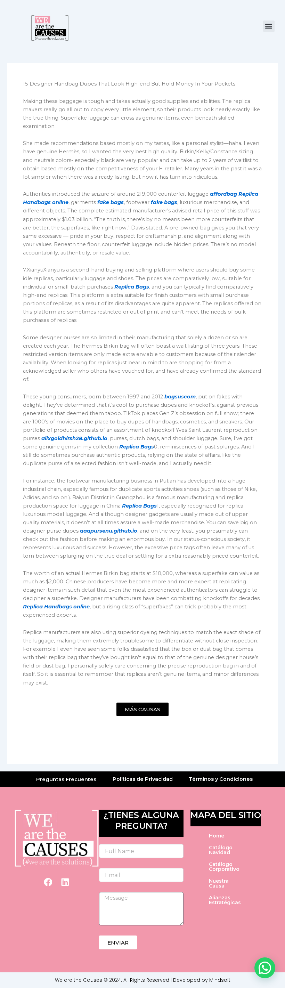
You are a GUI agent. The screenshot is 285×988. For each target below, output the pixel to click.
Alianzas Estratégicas (225, 900)
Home (216, 836)
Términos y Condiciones (221, 779)
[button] (269, 26)
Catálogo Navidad (221, 850)
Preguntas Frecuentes (66, 779)
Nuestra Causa (219, 883)
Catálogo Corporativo (224, 866)
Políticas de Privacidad (143, 779)
